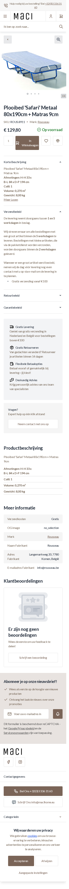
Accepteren (21, 861)
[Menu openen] (5, 16)
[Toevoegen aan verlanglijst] (46, 141)
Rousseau (43, 122)
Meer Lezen (11, 199)
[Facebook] (8, 762)
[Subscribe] (58, 714)
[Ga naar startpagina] (23, 16)
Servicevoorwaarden (16, 732)
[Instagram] (20, 762)
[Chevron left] (8, 39)
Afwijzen (46, 861)
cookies (32, 835)
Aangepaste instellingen (33, 872)
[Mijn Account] (51, 16)
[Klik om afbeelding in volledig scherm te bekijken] (58, 39)
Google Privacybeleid (21, 728)
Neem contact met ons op (33, 424)
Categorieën (11, 816)
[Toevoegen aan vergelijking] (58, 141)
